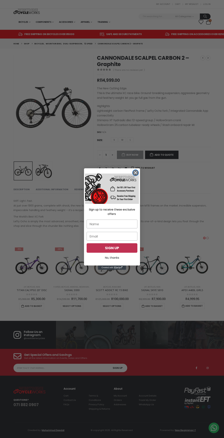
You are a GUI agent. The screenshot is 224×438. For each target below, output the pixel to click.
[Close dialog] (135, 173)
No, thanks (112, 258)
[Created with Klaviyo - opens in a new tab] (112, 267)
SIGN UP (112, 248)
